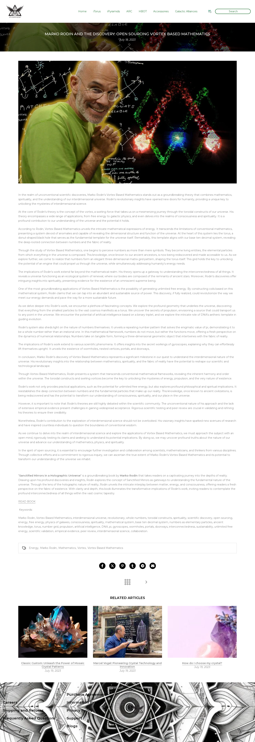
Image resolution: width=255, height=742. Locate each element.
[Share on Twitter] (112, 566)
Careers (10, 702)
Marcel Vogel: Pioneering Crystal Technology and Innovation (127, 664)
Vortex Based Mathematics (105, 548)
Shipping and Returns (23, 710)
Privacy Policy (79, 710)
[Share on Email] (153, 566)
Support (74, 718)
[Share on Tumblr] (132, 566)
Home (82, 11)
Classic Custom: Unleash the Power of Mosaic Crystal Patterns (52, 664)
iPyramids (113, 11)
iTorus (97, 11)
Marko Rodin (48, 548)
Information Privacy (85, 702)
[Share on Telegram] (142, 566)
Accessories (161, 11)
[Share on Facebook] (102, 566)
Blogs (72, 726)
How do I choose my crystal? (202, 663)
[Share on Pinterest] (122, 566)
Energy (33, 548)
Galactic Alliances (186, 11)
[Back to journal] (127, 582)
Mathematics (67, 548)
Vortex (81, 548)
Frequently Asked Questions (29, 718)
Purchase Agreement (86, 694)
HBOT (143, 11)
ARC (129, 11)
